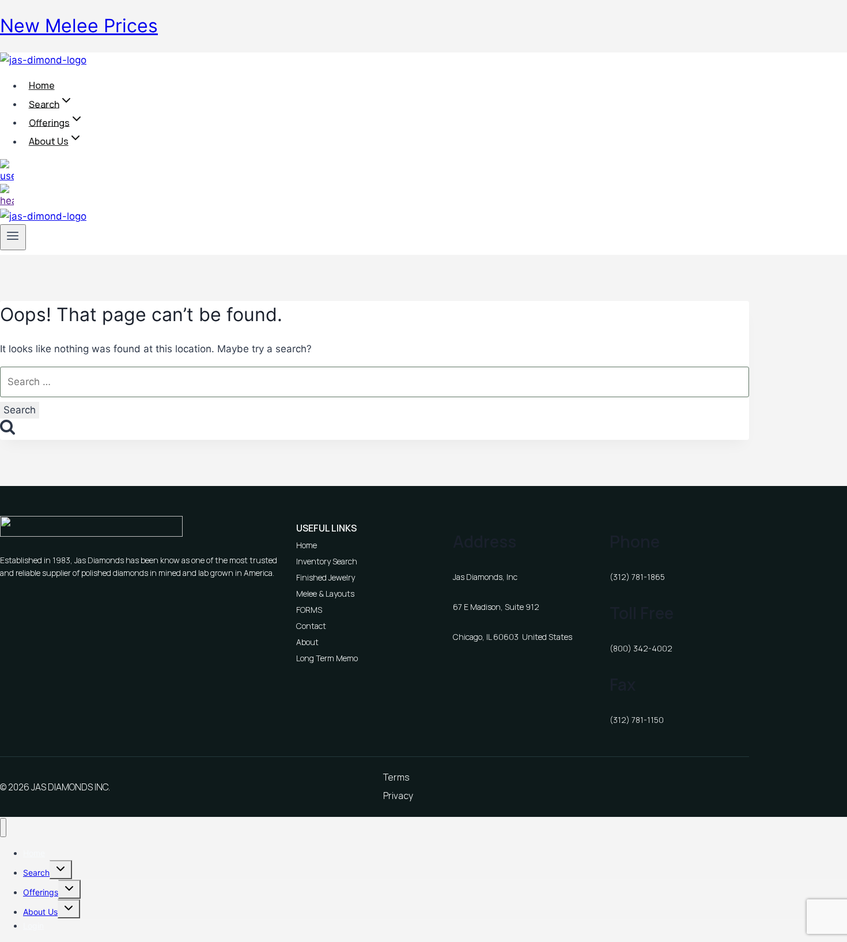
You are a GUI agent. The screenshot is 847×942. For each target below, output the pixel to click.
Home (42, 85)
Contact (311, 625)
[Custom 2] (7, 200)
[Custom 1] (7, 176)
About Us (40, 912)
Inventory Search (326, 561)
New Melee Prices (79, 25)
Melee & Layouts (325, 593)
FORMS (309, 609)
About (307, 641)
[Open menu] (13, 237)
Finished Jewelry (325, 577)
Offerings (40, 892)
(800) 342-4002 (641, 648)
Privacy (398, 795)
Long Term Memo (327, 658)
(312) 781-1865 (637, 576)
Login (33, 925)
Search (36, 872)
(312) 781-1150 (637, 719)
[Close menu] (3, 827)
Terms (396, 777)
